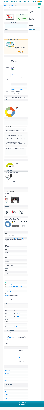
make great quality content (9, 337)
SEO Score (31, 12)
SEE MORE (7, 268)
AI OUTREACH (25, 1)
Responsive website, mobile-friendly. (9, 191)
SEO (28, 1)
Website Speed (32, 19)
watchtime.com (7, 376)
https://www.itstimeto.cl (13, 89)
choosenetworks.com (7, 387)
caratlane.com (6, 380)
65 (17, 238)
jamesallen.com (7, 373)
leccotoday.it (6, 391)
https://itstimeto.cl (13, 86)
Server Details (31, 25)
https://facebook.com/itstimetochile (18, 326)
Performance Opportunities (33, 13)
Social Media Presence (32, 24)
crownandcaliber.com (7, 370)
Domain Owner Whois (32, 11)
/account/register (19, 316)
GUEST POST (34, 1)
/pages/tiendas (18, 313)
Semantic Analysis (32, 18)
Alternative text (7, 295)
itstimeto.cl (22, 15)
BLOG (30, 1)
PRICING (17, 1)
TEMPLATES (13, 1)
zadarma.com (6, 388)
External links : (7, 321)
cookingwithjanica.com (7, 398)
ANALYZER (20, 1)
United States (20, 357)
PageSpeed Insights (32, 20)
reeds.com (6, 377)
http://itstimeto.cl (13, 85)
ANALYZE (39, 3)
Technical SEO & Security (33, 17)
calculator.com (6, 394)
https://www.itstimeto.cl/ (21, 85)
